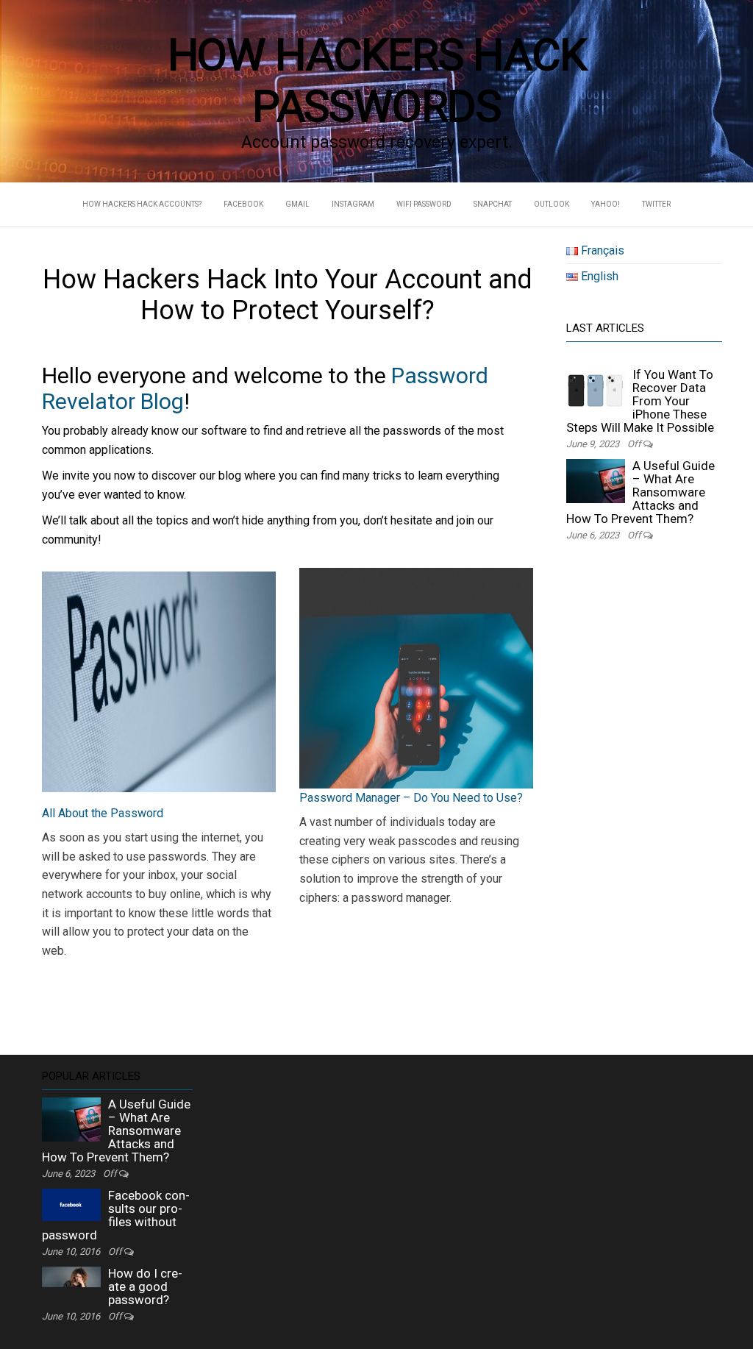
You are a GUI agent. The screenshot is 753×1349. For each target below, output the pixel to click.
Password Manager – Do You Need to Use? (411, 798)
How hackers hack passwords (377, 80)
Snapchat (493, 204)
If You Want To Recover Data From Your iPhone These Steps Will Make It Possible (640, 401)
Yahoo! (605, 204)
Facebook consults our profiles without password (116, 1215)
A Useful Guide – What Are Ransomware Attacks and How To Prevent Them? (640, 492)
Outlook (551, 204)
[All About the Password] (159, 682)
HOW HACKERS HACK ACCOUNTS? (141, 204)
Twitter (656, 204)
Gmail (297, 204)
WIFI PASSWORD (424, 204)
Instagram (353, 204)
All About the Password (102, 813)
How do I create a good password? (145, 1286)
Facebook (243, 204)
